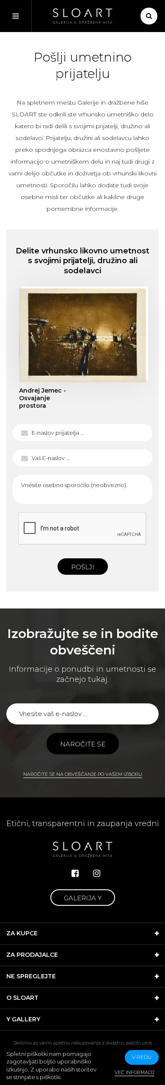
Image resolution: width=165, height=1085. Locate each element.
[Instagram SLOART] (96, 873)
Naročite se (82, 744)
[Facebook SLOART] (75, 873)
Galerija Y (83, 898)
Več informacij (134, 1072)
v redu (141, 1057)
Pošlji (82, 567)
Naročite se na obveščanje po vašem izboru (82, 774)
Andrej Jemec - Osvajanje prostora (82, 335)
